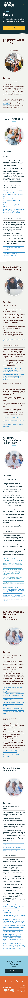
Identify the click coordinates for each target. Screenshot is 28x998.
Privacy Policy (22, 988)
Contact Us (22, 987)
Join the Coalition (14, 28)
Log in (24, 985)
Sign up (6, 81)
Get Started (14, 971)
